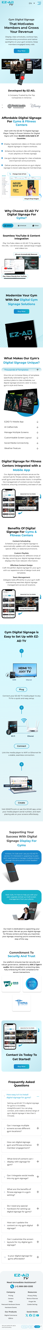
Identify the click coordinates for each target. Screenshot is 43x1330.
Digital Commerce (11, 1315)
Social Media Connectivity (16, 443)
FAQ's (11, 1301)
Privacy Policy (32, 1295)
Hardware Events (11, 1307)
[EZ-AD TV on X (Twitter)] (27, 1315)
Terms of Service (32, 1298)
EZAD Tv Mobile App (14, 422)
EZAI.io (10, 1318)
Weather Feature (12, 448)
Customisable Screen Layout (18, 437)
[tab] (7, 225)
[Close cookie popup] (41, 1326)
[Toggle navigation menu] (39, 3)
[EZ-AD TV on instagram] (34, 1315)
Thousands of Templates (16, 370)
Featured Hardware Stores (11, 1304)
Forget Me (32, 1301)
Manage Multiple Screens (16, 432)
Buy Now (21, 51)
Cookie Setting (32, 1304)
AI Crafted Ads (11, 427)
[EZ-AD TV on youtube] (37, 1315)
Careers (10, 1298)
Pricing (10, 1295)
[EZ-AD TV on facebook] (30, 1315)
